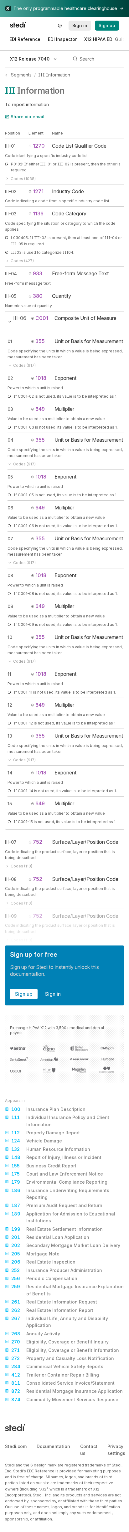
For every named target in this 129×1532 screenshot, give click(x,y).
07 (10, 538)
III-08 (11, 879)
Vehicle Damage (36, 1140)
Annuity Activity (35, 1333)
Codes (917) (24, 365)
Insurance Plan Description (48, 1109)
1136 (38, 213)
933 (37, 273)
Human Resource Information (50, 1149)
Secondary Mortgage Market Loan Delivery (65, 1245)
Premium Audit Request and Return (56, 1205)
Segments (21, 74)
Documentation (53, 1446)
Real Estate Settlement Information (57, 1229)
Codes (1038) (23, 178)
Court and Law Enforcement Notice (57, 1173)
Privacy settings (116, 1450)
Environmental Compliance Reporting (59, 1182)
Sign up (24, 994)
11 (9, 674)
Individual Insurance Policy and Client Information (60, 1121)
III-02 (11, 191)
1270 (39, 146)
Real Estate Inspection (43, 1261)
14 (10, 772)
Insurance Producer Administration (56, 1270)
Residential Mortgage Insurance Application (67, 1391)
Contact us (88, 1450)
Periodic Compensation (44, 1278)
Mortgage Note (35, 1253)
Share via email (27, 116)
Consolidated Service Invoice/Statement (63, 1383)
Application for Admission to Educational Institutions (63, 1217)
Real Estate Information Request (54, 1301)
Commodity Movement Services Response (64, 1399)
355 (40, 341)
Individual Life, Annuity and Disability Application (59, 1322)
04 (10, 440)
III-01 (10, 146)
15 (10, 803)
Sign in (53, 994)
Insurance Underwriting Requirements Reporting (60, 1194)
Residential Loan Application (50, 1237)
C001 (41, 318)
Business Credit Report (43, 1165)
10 (10, 637)
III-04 (11, 273)
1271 (38, 191)
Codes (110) (21, 866)
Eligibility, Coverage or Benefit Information (65, 1350)
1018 (40, 378)
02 (10, 378)
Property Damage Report (45, 1132)
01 (10, 341)
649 (40, 409)
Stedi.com (16, 1446)
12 (10, 705)
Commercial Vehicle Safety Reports (57, 1366)
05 (10, 476)
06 (10, 507)
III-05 (10, 296)
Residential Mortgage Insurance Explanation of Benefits (67, 1290)
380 (38, 296)
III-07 (11, 842)
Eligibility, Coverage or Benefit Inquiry (60, 1341)
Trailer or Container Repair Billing (55, 1374)
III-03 (11, 213)
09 (10, 606)
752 (37, 842)
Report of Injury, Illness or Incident (56, 1157)
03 (10, 409)
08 (10, 575)
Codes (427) (22, 260)
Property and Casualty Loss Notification (62, 1358)
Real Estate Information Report (52, 1310)
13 (10, 736)
